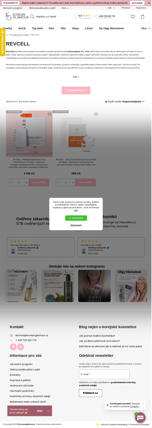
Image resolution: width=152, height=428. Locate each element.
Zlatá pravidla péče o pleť (42, 8)
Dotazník (137, 3)
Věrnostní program (13, 8)
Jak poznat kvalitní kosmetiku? (97, 336)
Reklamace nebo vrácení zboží (28, 401)
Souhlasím (77, 218)
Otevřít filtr (76, 90)
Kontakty (15, 375)
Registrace (141, 8)
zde (76, 210)
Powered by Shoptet (139, 424)
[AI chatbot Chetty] (140, 418)
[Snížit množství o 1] (11, 182)
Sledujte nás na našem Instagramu (77, 266)
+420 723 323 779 (106, 16)
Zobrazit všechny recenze (109, 226)
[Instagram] (20, 346)
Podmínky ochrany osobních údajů (30, 396)
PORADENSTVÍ (10, 2)
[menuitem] (7, 28)
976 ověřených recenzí (38, 223)
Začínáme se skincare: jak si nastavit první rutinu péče (110, 346)
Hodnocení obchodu (22, 385)
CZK (109, 7)
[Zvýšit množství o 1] (26, 182)
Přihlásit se (90, 393)
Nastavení (76, 225)
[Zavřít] (143, 404)
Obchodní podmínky (22, 391)
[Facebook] (13, 346)
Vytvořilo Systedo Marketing (114, 424)
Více (75, 76)
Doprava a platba (20, 380)
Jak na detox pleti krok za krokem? (99, 341)
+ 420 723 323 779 (26, 340)
